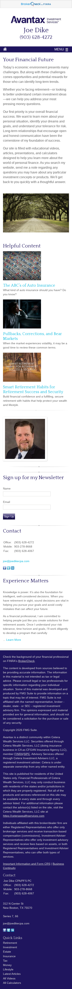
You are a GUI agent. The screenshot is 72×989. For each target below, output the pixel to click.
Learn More (13, 639)
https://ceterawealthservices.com (23, 815)
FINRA (18, 754)
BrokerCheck (26, 661)
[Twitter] (8, 930)
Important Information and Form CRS (26, 863)
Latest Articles (12, 973)
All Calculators (12, 982)
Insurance (9, 956)
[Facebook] (4, 930)
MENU (59, 49)
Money (7, 965)
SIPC (27, 754)
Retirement (10, 942)
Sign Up (9, 516)
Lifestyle (8, 969)
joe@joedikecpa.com (16, 561)
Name (7, 488)
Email (6, 502)
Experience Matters (25, 581)
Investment (10, 947)
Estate (7, 951)
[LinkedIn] (12, 930)
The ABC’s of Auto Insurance (29, 285)
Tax (5, 960)
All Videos (9, 978)
